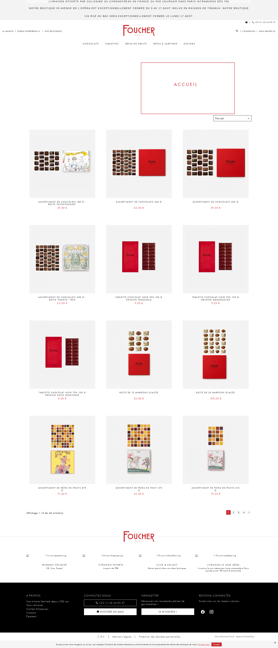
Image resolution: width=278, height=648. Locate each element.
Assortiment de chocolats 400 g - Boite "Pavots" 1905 (62, 298)
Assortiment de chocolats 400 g (139, 201)
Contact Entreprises (37, 609)
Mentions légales (122, 636)
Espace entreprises (28, 31)
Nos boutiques (53, 31)
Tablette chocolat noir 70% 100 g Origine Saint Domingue (62, 393)
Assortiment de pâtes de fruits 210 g (216, 489)
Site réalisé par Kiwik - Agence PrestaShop (234, 636)
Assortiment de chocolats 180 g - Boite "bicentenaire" (62, 203)
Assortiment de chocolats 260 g (216, 201)
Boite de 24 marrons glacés (215, 392)
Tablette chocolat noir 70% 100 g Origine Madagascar (215, 298)
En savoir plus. (204, 644)
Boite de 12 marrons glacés (139, 392)
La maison (8, 31)
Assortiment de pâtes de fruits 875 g (62, 489)
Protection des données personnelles (160, 636)
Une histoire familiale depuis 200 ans (47, 601)
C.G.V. (101, 636)
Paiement (31, 616)
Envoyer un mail (111, 611)
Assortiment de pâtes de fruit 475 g (139, 489)
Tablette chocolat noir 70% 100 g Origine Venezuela (139, 298)
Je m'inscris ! (168, 611)
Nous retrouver (34, 605)
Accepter (216, 644)
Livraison (31, 612)
